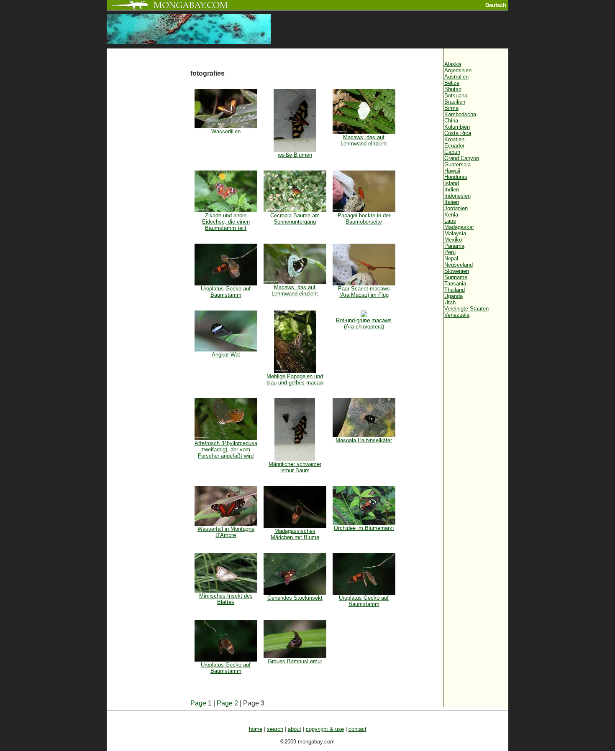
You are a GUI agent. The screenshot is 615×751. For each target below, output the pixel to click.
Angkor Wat (226, 354)
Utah (450, 302)
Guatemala (457, 164)
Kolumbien (457, 127)
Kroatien (454, 139)
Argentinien (458, 70)
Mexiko (453, 240)
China (451, 120)
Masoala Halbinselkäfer (364, 440)
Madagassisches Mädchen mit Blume (295, 534)
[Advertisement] (148, 189)
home (255, 729)
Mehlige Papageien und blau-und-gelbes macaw (294, 379)
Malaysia (455, 233)
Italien (451, 202)
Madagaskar (459, 227)
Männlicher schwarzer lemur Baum (295, 467)
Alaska (452, 64)
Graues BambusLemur (295, 661)
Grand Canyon (461, 158)
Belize (451, 83)
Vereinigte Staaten (466, 308)
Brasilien (454, 102)
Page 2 (227, 703)
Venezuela (456, 315)
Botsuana (455, 95)
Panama (454, 246)
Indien (451, 189)
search (275, 729)
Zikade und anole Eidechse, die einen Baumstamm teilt (226, 221)
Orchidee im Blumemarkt (364, 528)
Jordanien (456, 208)
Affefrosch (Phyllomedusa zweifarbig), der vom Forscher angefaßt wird (226, 449)
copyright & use (325, 729)
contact (357, 729)
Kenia (451, 214)
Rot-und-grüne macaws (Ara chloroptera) (364, 323)
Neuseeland (458, 265)
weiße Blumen (295, 155)
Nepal (451, 258)
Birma (451, 108)
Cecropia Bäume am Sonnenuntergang (295, 218)
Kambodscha (460, 114)
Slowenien (456, 271)
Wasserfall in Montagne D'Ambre (225, 532)
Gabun (452, 152)
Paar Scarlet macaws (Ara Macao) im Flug (364, 291)
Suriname (455, 277)
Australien (456, 77)
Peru (450, 252)
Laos (450, 221)
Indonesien (457, 196)
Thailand (454, 290)
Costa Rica (457, 133)
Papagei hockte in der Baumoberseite (364, 218)
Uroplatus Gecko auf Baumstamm (226, 291)
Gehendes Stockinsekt (295, 598)
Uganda (453, 296)
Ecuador (454, 146)
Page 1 (201, 703)
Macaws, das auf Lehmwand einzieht (364, 140)
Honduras (455, 177)
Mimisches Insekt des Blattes (226, 599)
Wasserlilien (226, 131)
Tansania (455, 283)
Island (451, 183)
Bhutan (452, 89)
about (294, 729)
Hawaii (452, 171)
